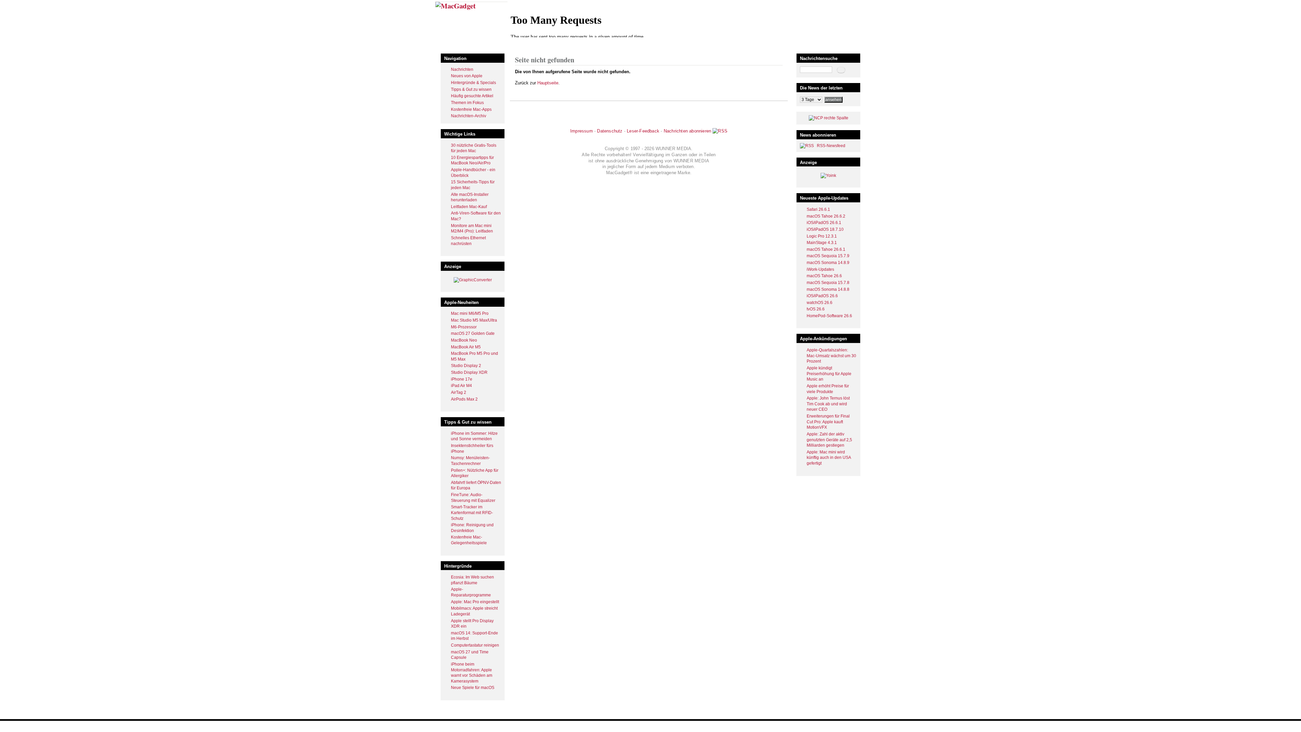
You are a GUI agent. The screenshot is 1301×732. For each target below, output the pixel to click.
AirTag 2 (458, 392)
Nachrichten (462, 69)
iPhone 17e (461, 379)
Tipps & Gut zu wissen (471, 89)
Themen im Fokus (467, 102)
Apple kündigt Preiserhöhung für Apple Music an (829, 374)
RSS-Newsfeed (831, 145)
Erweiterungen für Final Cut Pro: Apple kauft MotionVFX (828, 422)
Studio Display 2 (466, 365)
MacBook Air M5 (466, 347)
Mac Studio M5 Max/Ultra (474, 320)
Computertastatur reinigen (475, 645)
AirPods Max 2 (464, 399)
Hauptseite (547, 82)
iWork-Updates (820, 269)
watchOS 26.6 (819, 302)
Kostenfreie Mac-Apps (471, 109)
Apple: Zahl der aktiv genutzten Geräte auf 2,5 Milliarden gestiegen (829, 440)
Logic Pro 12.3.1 (822, 236)
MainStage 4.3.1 (822, 242)
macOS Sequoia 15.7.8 (828, 282)
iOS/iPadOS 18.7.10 (825, 229)
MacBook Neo (464, 340)
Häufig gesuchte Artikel (472, 96)
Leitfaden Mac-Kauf (469, 206)
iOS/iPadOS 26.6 (822, 295)
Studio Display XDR (469, 372)
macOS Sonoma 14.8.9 (828, 262)
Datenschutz (609, 131)
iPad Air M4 (461, 385)
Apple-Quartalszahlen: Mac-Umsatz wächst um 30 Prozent (831, 356)
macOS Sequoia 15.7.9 (828, 255)
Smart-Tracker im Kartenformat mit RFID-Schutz (472, 513)
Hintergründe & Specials (473, 82)
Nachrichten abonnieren (687, 131)
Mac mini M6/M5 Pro (470, 313)
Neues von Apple (466, 76)
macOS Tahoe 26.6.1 (826, 249)
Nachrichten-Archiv (468, 116)
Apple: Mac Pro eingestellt (475, 601)
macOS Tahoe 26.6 (824, 275)
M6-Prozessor (464, 327)
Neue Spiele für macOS (472, 687)
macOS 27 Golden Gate (473, 333)
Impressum (581, 131)
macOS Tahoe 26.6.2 (826, 216)
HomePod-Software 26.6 (829, 315)
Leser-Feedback (643, 131)
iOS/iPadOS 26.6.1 (824, 222)
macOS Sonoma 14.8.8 (828, 289)
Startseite (523, 45)
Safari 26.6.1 (818, 209)
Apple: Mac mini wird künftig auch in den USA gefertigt (829, 458)
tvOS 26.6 (816, 309)
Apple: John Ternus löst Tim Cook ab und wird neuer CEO (828, 404)
